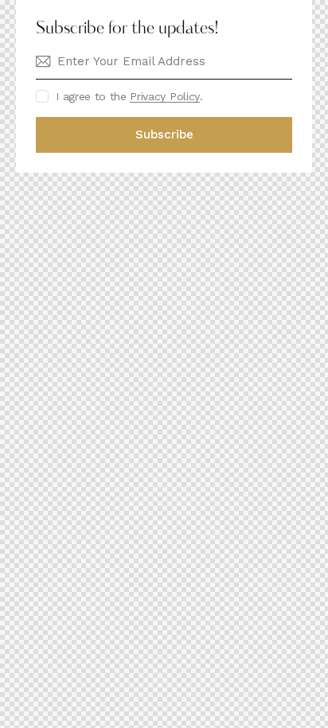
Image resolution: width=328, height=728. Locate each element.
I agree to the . (129, 96)
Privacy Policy (165, 97)
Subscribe (164, 134)
